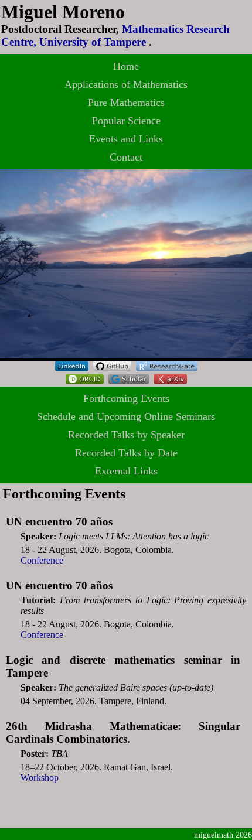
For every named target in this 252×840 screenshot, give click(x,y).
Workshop (40, 778)
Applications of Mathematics (126, 84)
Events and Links (126, 139)
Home (126, 66)
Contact (126, 157)
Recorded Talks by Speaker (126, 435)
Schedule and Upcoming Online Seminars (126, 416)
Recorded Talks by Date (126, 453)
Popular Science (126, 121)
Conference (42, 560)
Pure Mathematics (126, 102)
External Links (126, 471)
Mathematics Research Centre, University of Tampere (115, 35)
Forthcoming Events (126, 398)
